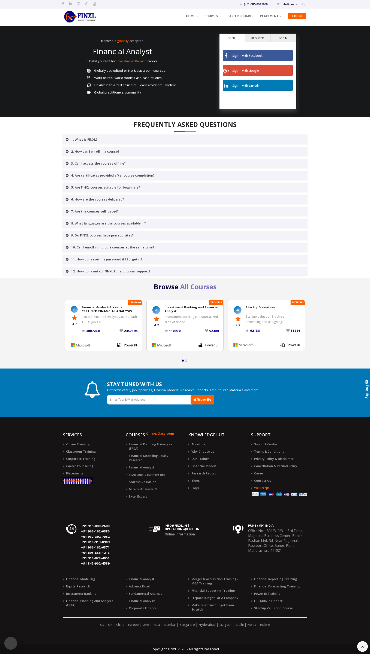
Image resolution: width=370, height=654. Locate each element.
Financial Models (203, 466)
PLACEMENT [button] (269, 16)
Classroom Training (81, 451)
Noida (251, 624)
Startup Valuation (142, 482)
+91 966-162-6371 (95, 547)
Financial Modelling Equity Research (148, 458)
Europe (133, 624)
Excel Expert (138, 496)
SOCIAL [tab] (232, 38)
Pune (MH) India (261, 526)
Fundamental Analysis (145, 594)
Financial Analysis (142, 601)
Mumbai (170, 624)
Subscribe (203, 399)
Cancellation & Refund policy (275, 466)
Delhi (240, 624)
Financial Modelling (80, 579)
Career (259, 473)
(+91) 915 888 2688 (255, 4)
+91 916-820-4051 (95, 558)
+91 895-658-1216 (95, 553)
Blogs (195, 481)
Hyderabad (207, 624)
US (102, 624)
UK (110, 624)
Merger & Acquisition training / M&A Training (214, 581)
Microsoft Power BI (143, 489)
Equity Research (78, 586)
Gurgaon (225, 624)
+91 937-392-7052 (95, 537)
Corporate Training (80, 459)
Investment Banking (81, 594)
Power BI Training (267, 594)
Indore (265, 624)
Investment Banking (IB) (147, 475)
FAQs (195, 488)
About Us (198, 444)
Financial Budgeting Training (213, 591)
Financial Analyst (141, 467)
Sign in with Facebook (247, 56)
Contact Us (262, 481)
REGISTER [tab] (257, 38)
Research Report (203, 473)
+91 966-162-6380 (95, 531)
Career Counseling (79, 466)
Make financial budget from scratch (212, 607)
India (156, 624)
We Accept (262, 488)
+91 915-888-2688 (95, 526)
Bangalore (187, 624)
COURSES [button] (211, 16)
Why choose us (202, 451)
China (120, 624)
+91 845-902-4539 (95, 563)
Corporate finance (143, 608)
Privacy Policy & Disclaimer (274, 459)
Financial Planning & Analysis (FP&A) (150, 446)
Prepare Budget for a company (214, 598)
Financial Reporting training (275, 579)
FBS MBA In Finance (268, 601)
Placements (75, 473)
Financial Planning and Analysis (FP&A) (89, 603)
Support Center (265, 444)
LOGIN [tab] (283, 38)
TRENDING (135, 302)
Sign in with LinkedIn (246, 85)
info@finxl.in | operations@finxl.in (182, 527)
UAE (146, 624)
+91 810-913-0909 (95, 542)
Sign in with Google (245, 70)
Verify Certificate (79, 481)
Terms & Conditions (269, 451)
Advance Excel (139, 586)
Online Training (78, 444)
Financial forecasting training (277, 586)
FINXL (172, 649)
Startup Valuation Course (273, 608)
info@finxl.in (290, 4)
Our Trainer (200, 459)
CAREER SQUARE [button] (239, 16)
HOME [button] (191, 16)
